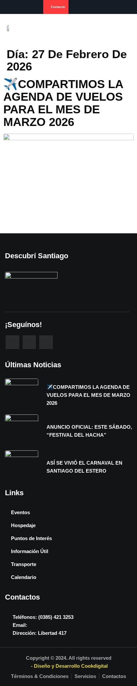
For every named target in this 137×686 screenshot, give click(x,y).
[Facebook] (7, 7)
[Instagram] (17, 7)
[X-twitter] (46, 342)
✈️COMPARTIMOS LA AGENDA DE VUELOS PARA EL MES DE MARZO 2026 (63, 102)
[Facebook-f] (12, 342)
